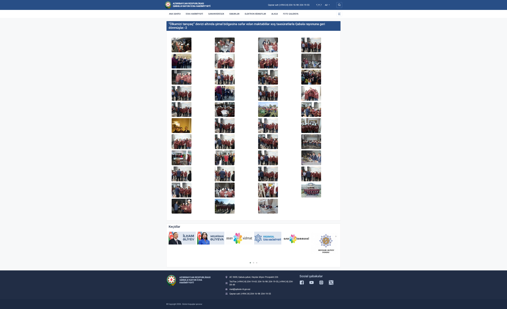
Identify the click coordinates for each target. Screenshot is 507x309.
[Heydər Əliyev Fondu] (324, 243)
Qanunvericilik (216, 14)
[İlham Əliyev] (182, 238)
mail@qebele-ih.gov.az (239, 289)
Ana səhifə (174, 14)
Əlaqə (274, 14)
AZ (326, 5)
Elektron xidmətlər (255, 14)
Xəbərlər (234, 14)
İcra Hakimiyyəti (194, 14)
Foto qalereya (290, 14)
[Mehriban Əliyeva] (210, 238)
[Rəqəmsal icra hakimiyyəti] (267, 238)
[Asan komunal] (296, 238)
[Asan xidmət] (239, 238)
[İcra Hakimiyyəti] (168, 5)
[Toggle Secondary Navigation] (339, 14)
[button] (250, 262)
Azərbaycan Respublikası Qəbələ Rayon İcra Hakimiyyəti (191, 4)
